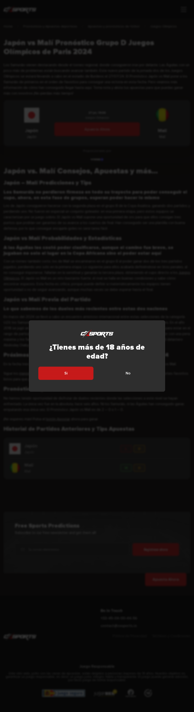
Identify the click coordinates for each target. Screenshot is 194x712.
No (128, 373)
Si (66, 373)
